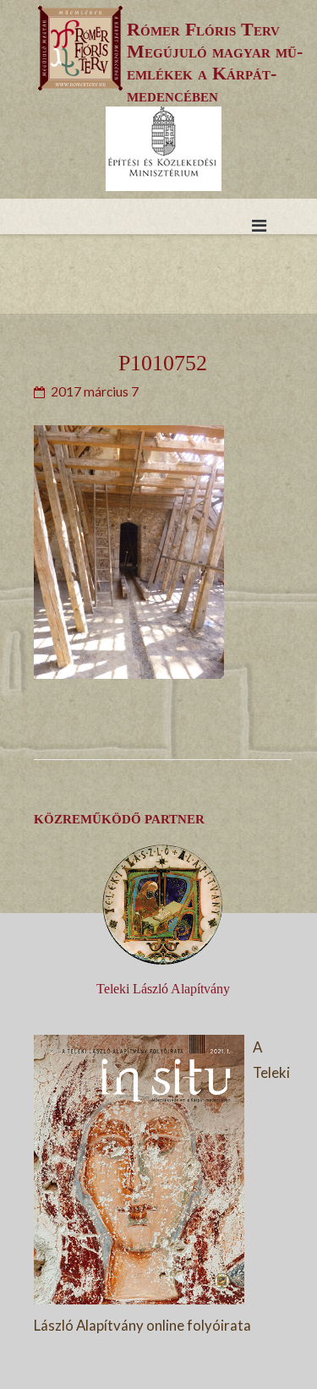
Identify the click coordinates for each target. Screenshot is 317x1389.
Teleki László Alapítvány (163, 989)
